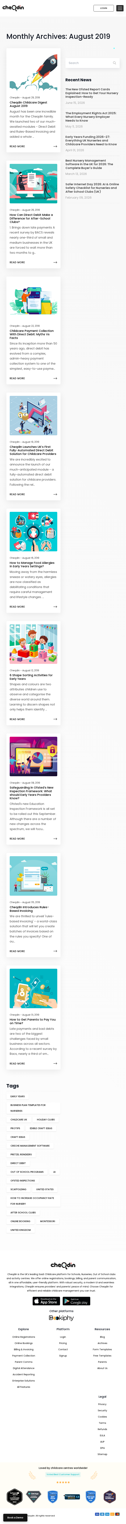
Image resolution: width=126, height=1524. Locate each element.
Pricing (63, 1343)
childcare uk (18, 1119)
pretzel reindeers (21, 1154)
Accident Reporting (24, 1374)
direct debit (18, 1163)
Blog (102, 1337)
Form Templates (102, 1349)
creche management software (30, 1145)
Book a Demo (15, 1517)
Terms (102, 1423)
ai (54, 1172)
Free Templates (102, 1355)
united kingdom (20, 1230)
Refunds (102, 1429)
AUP (102, 1441)
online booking (20, 1221)
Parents (102, 1362)
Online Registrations (23, 1337)
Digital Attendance (23, 1368)
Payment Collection (23, 1355)
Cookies (102, 1416)
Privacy (102, 1404)
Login (103, 8)
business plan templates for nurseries (28, 1108)
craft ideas (17, 1137)
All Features (23, 1387)
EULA (102, 1435)
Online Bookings (24, 1343)
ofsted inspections (22, 1180)
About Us (102, 1368)
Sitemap (102, 1454)
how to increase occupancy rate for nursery (32, 1200)
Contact (63, 1349)
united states (44, 1189)
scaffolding (18, 1189)
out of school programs (26, 1172)
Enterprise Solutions (23, 1380)
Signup (63, 1355)
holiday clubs (46, 1119)
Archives (102, 1343)
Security (102, 1410)
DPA (102, 1448)
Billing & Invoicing (23, 1349)
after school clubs (23, 1212)
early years (17, 1096)
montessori (47, 1221)
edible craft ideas (41, 1128)
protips (15, 1128)
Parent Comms (23, 1362)
